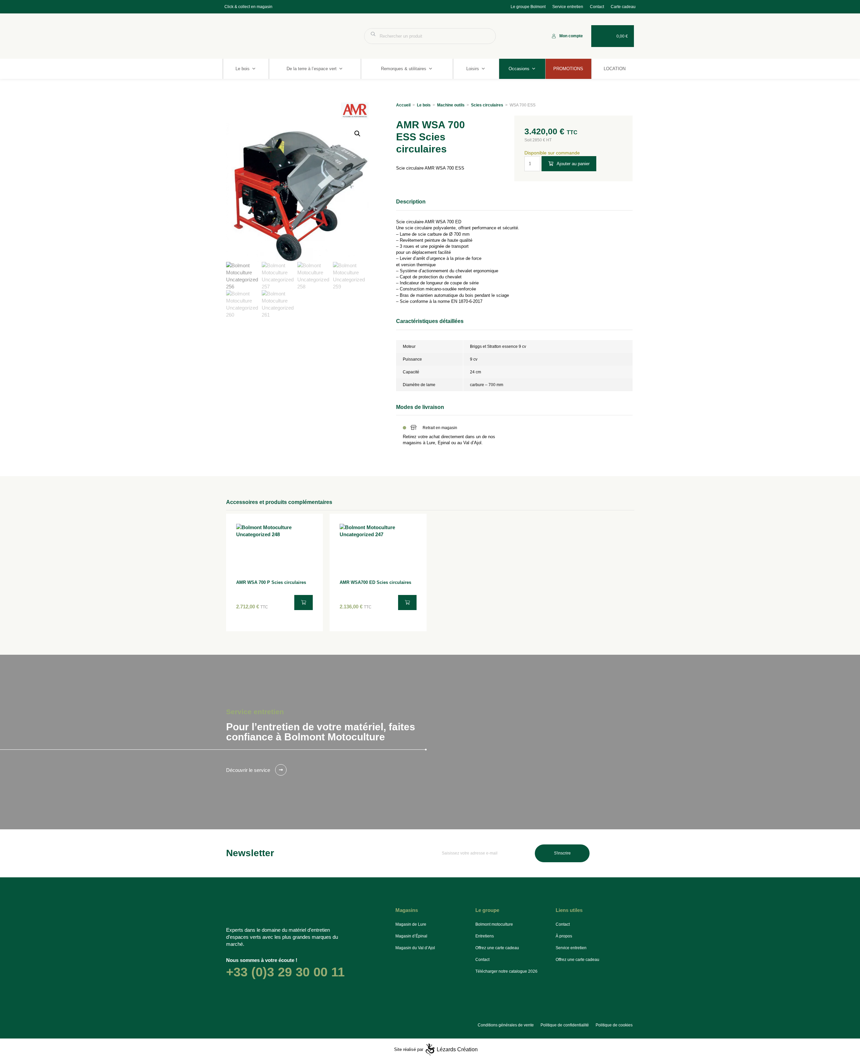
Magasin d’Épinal (411, 936)
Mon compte (571, 36)
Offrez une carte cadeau (497, 947)
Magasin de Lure (410, 924)
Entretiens (484, 936)
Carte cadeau (623, 6)
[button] (357, 134)
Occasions (519, 68)
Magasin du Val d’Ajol (415, 947)
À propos (564, 936)
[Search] (487, 36)
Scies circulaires (487, 105)
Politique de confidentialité (565, 1025)
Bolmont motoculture (494, 924)
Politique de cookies (614, 1025)
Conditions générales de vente (506, 1025)
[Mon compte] (554, 36)
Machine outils (451, 105)
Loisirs (472, 68)
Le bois (242, 68)
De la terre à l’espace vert (312, 68)
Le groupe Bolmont (528, 6)
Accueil (403, 105)
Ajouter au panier (573, 163)
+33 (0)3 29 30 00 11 (285, 972)
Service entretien (567, 6)
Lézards (457, 1049)
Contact (597, 6)
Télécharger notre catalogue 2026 (506, 971)
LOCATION (615, 68)
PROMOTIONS (568, 68)
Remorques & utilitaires (403, 68)
